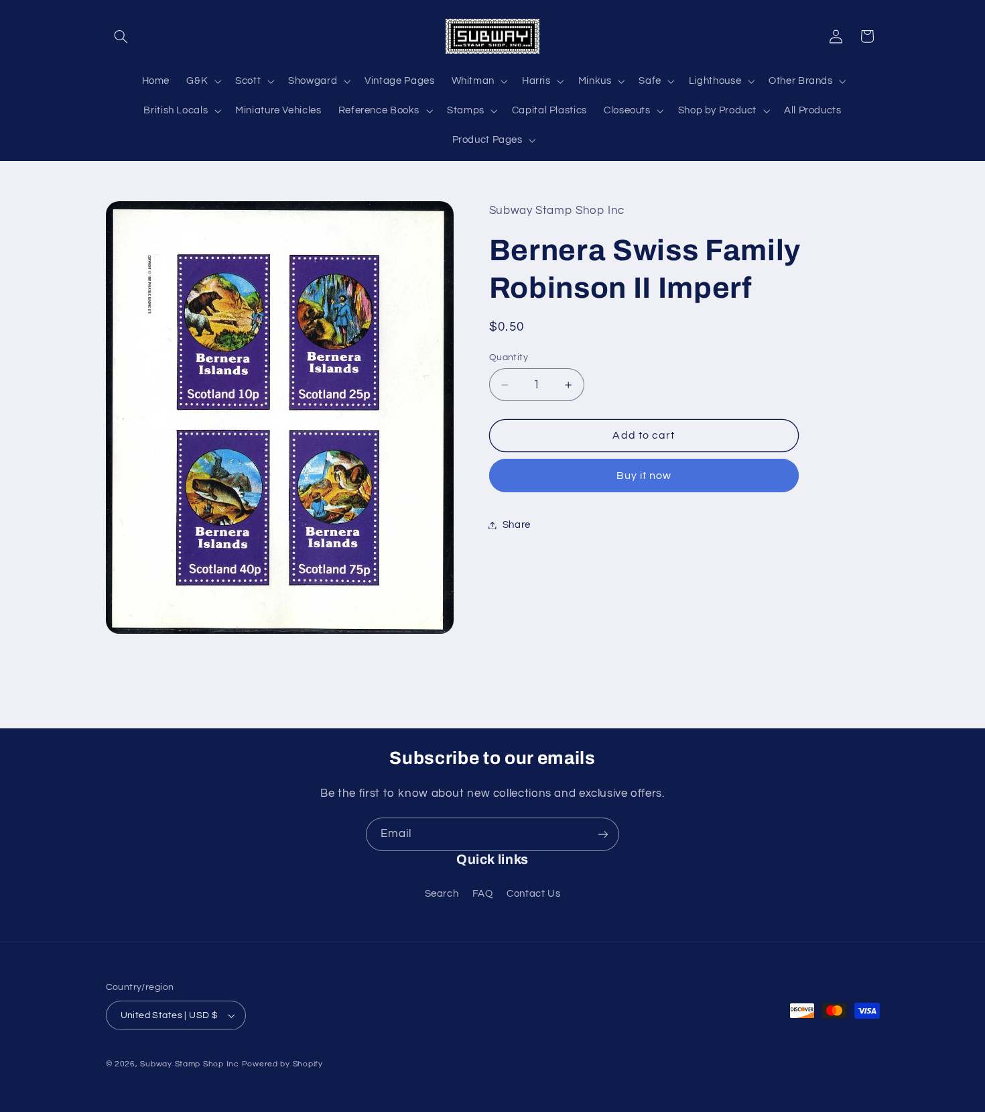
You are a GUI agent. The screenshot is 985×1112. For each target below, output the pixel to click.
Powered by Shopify (282, 1064)
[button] (121, 36)
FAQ (482, 894)
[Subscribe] (603, 834)
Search (442, 894)
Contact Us (533, 894)
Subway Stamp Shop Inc (189, 1064)
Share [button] (517, 525)
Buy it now (644, 475)
